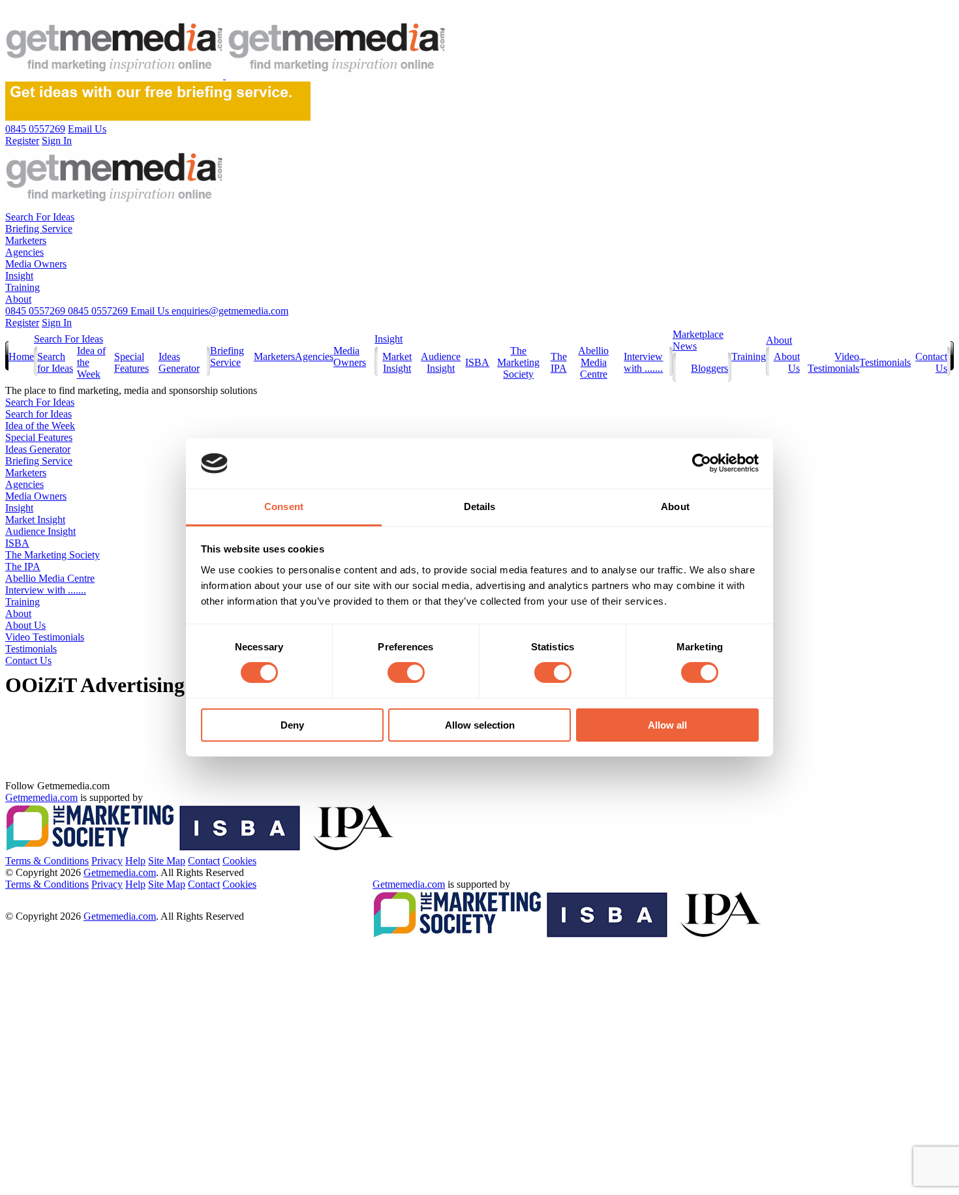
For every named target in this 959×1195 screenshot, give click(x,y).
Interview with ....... (643, 362)
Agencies (24, 252)
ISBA (477, 362)
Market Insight (397, 362)
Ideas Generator (179, 362)
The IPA (559, 362)
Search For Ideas (39, 216)
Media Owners (36, 263)
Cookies (239, 860)
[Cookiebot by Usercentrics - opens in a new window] (702, 463)
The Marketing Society (518, 362)
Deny (292, 725)
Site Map (166, 860)
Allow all (667, 725)
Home (21, 356)
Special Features (131, 362)
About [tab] (675, 506)
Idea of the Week (40, 425)
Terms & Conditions (47, 860)
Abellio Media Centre (593, 362)
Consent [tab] (283, 506)
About (18, 299)
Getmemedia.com (41, 797)
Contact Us (28, 660)
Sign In (57, 322)
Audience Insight (441, 362)
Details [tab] (480, 506)
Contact (204, 860)
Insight (19, 275)
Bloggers (709, 368)
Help (135, 860)
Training (22, 287)
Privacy (107, 860)
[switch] (406, 672)
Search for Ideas (55, 362)
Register (22, 322)
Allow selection (480, 725)
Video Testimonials (833, 362)
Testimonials (885, 362)
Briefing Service (38, 228)
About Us (25, 625)
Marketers (25, 240)
